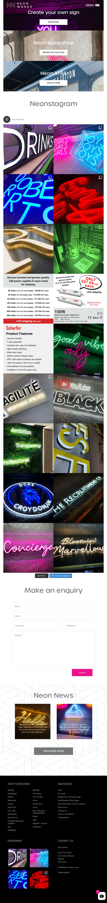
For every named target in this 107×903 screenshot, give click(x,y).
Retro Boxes (13, 817)
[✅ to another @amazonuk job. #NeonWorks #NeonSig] (28, 498)
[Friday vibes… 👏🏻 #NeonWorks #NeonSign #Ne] (79, 348)
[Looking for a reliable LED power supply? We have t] (28, 348)
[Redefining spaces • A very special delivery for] (28, 398)
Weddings (12, 830)
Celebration (12, 793)
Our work (61, 793)
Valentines (37, 827)
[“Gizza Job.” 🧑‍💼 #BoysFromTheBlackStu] (79, 498)
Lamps (10, 804)
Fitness (11, 797)
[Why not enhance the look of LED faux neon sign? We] (79, 149)
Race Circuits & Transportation (39, 812)
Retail (35, 816)
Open (35, 807)
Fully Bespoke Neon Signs (68, 800)
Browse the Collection (53, 52)
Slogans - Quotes (40, 823)
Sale (34, 820)
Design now (53, 22)
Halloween (12, 800)
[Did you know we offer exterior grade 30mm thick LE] (28, 249)
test (9, 827)
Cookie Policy (63, 817)
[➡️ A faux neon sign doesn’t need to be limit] (28, 149)
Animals (11, 790)
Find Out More (53, 83)
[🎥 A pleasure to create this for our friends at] (79, 398)
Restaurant (12, 814)
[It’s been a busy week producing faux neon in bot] (79, 199)
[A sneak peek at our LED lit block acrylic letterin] (79, 448)
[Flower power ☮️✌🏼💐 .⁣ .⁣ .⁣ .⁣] (79, 548)
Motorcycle (37, 804)
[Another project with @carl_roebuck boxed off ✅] (28, 448)
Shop (60, 790)
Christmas (37, 793)
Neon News (63, 807)
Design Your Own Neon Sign (69, 797)
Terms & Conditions (66, 814)
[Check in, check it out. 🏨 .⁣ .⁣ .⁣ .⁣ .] (28, 548)
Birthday (36, 790)
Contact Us (62, 811)
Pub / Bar (11, 811)
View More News (53, 751)
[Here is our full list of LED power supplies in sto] (28, 299)
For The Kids (38, 797)
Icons (35, 800)
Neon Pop (12, 807)
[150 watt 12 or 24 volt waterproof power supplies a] (79, 299)
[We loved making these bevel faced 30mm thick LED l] (28, 199)
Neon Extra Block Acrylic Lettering (71, 804)
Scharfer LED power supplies (16, 822)
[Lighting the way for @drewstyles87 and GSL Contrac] (79, 249)
